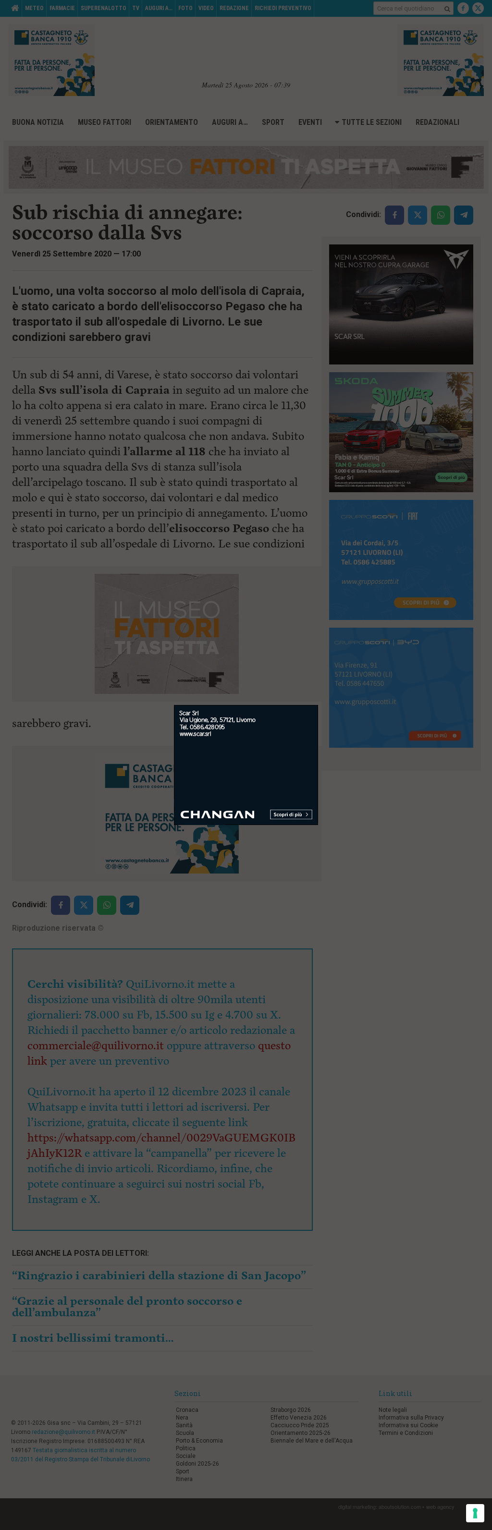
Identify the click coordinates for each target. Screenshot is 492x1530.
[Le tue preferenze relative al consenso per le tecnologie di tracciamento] (475, 1513)
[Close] (318, 705)
